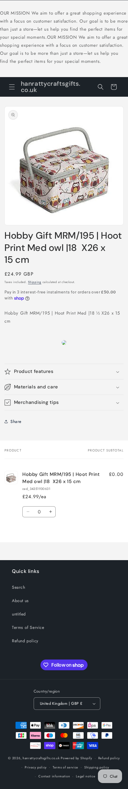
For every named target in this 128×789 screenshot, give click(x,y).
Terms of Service (28, 627)
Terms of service (65, 767)
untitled (19, 614)
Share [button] (15, 421)
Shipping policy (96, 767)
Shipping (34, 282)
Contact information (54, 776)
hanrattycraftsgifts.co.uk (41, 758)
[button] (11, 86)
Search (18, 587)
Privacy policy (36, 767)
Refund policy (25, 641)
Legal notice (85, 776)
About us (20, 601)
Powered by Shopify (76, 758)
